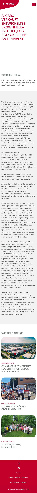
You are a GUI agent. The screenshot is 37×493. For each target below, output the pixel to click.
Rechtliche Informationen (18, 482)
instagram (21, 463)
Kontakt (18, 473)
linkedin (20, 468)
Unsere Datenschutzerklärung (18, 477)
